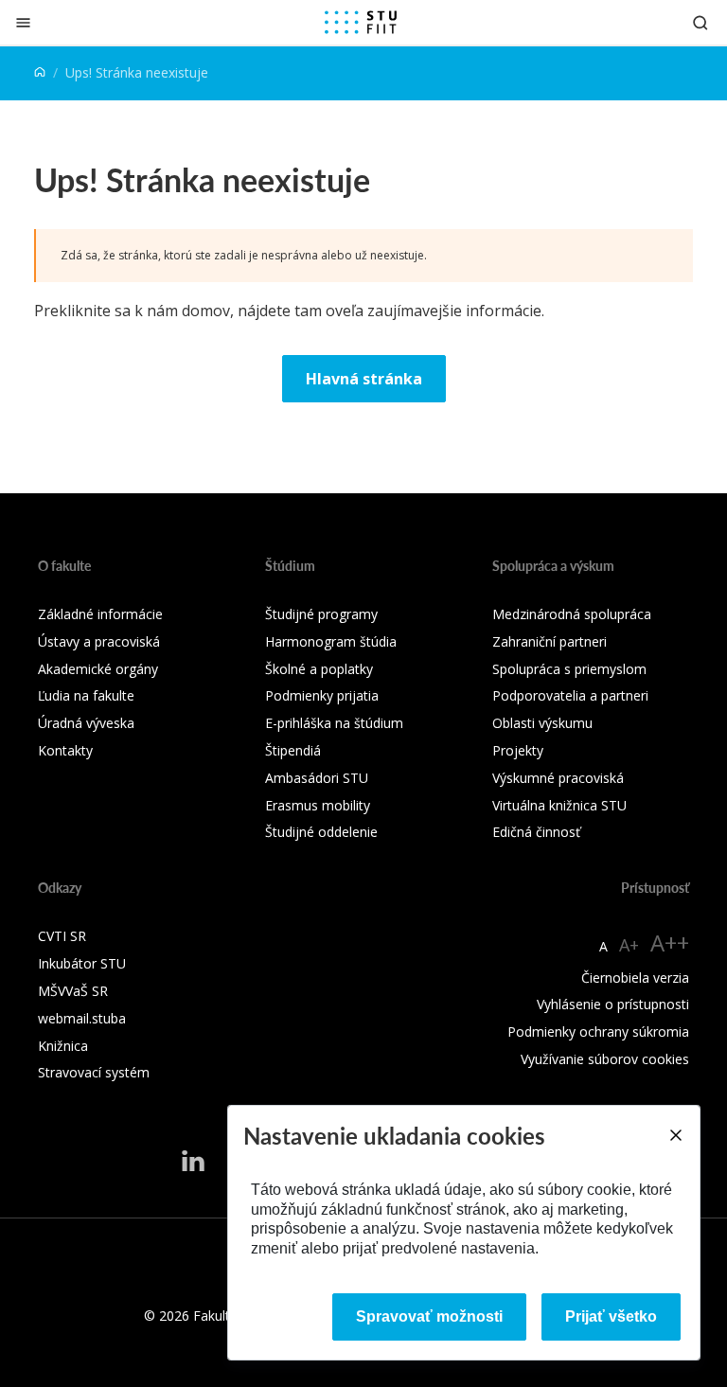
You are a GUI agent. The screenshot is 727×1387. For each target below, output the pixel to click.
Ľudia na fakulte (86, 695)
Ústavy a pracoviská (99, 641)
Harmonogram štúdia (331, 641)
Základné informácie (100, 614)
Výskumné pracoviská (558, 778)
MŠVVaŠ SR (73, 991)
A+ (629, 945)
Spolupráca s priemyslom (569, 669)
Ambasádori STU (316, 778)
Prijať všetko (611, 1316)
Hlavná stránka (364, 378)
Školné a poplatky (319, 669)
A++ (669, 942)
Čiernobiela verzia (635, 978)
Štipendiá (293, 750)
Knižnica (63, 1046)
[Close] (674, 1135)
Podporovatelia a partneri (570, 695)
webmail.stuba (82, 1018)
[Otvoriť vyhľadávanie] (700, 22)
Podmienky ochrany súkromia (598, 1031)
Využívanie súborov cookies (605, 1059)
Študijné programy (321, 614)
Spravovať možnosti (429, 1316)
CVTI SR (62, 936)
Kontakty (65, 750)
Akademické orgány (98, 669)
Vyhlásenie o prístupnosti (613, 1004)
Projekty (517, 750)
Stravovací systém (94, 1072)
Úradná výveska (86, 723)
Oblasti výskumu (542, 723)
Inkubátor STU (82, 963)
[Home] (39, 72)
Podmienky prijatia (322, 695)
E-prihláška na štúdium (334, 723)
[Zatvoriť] (23, 22)
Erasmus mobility (317, 805)
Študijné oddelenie (321, 832)
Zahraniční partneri (549, 641)
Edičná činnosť (536, 832)
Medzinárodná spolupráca (571, 614)
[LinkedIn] (193, 1160)
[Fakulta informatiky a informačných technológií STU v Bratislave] (361, 22)
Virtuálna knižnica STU (559, 805)
